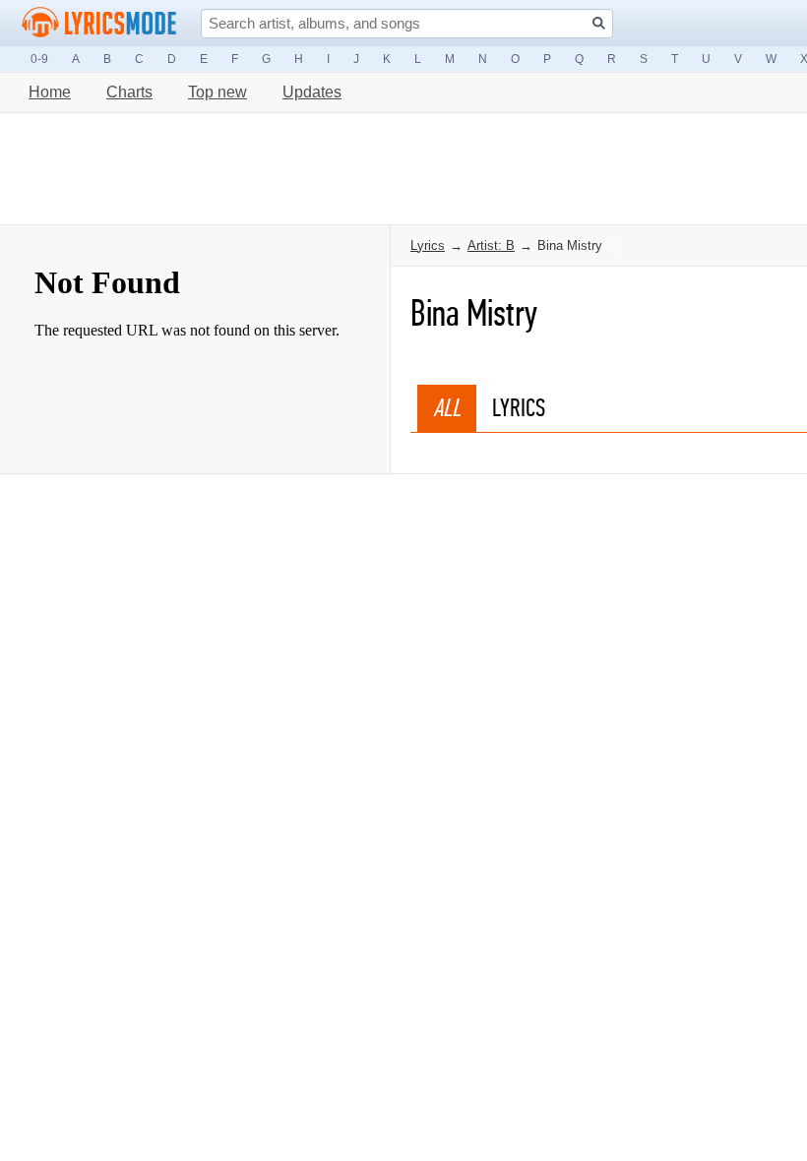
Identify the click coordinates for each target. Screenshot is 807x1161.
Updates (311, 92)
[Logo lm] (99, 22)
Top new (217, 92)
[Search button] (599, 23)
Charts (129, 92)
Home (50, 92)
